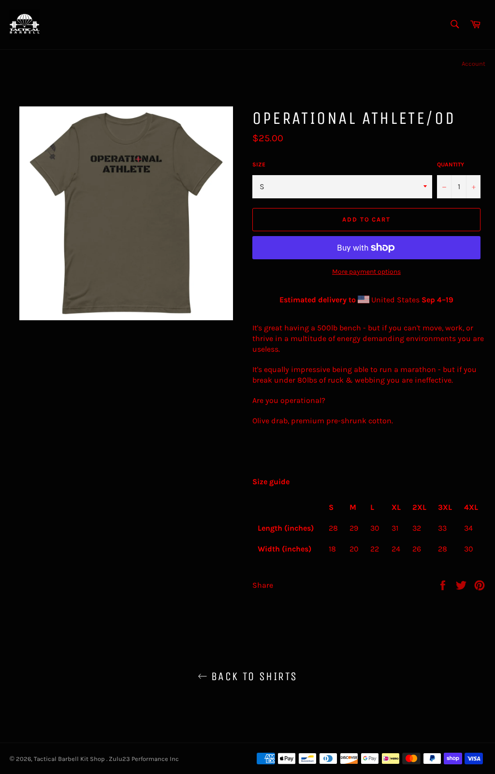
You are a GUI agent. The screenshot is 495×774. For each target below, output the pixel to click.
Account (473, 63)
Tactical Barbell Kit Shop (70, 758)
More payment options (366, 272)
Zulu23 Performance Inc (144, 758)
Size (258, 164)
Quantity (450, 164)
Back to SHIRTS (252, 676)
